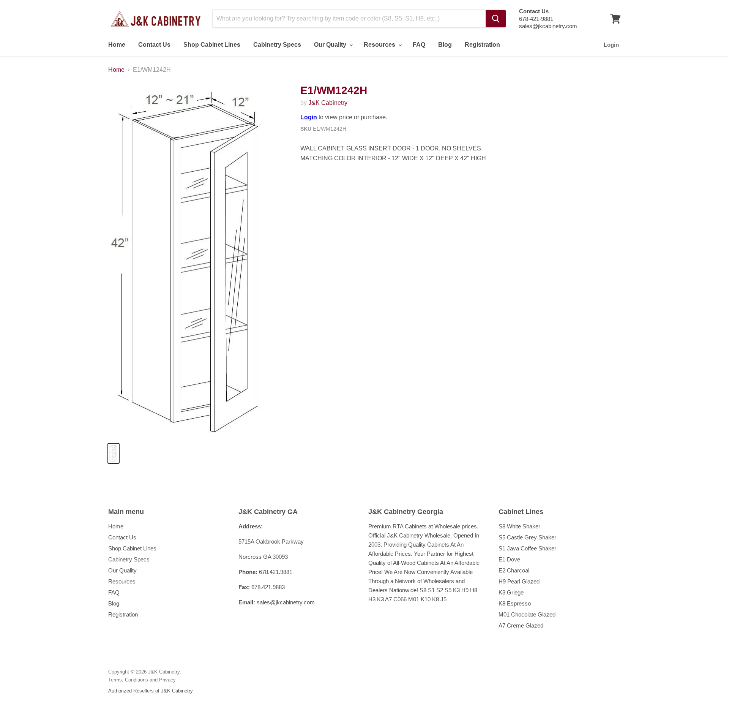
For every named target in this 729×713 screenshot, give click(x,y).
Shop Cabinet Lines (211, 44)
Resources (380, 44)
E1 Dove (509, 559)
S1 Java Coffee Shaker (527, 548)
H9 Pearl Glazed (519, 581)
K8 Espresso (515, 603)
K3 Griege (511, 592)
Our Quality (331, 44)
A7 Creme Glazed (521, 625)
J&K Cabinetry (327, 103)
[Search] (496, 18)
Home (116, 44)
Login (611, 44)
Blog (445, 44)
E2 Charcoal (514, 570)
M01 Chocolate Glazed (527, 614)
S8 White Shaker (519, 526)
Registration (482, 44)
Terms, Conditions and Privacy (142, 680)
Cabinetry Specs (277, 44)
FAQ (419, 44)
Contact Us (154, 44)
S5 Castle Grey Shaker (527, 537)
